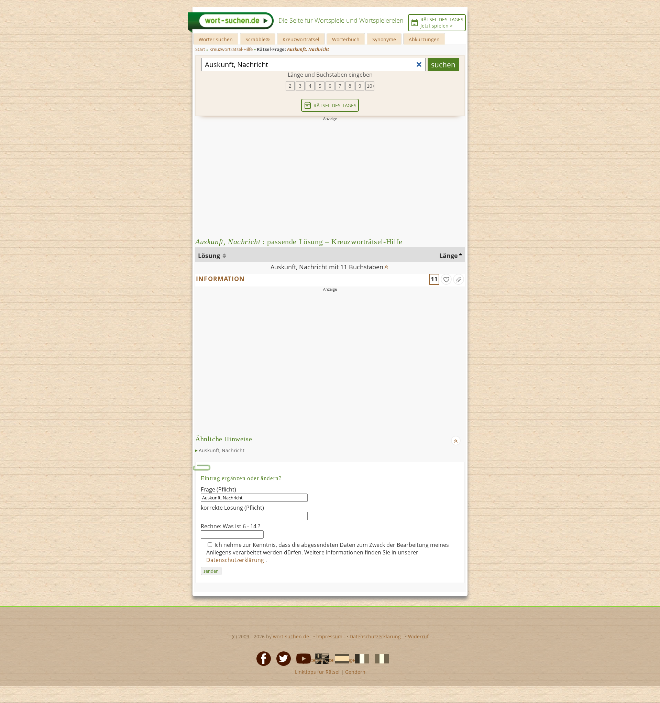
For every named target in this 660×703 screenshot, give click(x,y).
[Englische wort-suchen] (320, 658)
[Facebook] (261, 658)
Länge (448, 255)
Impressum (329, 636)
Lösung (210, 255)
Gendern (355, 672)
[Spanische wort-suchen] (340, 658)
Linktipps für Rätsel (317, 672)
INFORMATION (220, 278)
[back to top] (386, 265)
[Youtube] (301, 658)
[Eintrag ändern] (458, 279)
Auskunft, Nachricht (221, 450)
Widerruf (418, 636)
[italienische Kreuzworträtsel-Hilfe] (380, 658)
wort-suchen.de (291, 636)
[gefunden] (446, 279)
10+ (370, 86)
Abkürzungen (424, 39)
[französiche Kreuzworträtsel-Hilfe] (360, 658)
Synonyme (384, 39)
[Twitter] (281, 658)
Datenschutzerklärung (235, 560)
